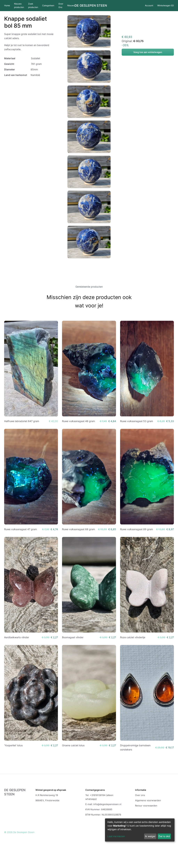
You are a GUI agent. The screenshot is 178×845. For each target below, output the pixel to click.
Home (7, 5)
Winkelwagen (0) (165, 5)
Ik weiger (150, 836)
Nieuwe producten (19, 5)
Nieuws (71, 5)
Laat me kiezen (116, 836)
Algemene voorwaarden (148, 800)
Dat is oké (164, 836)
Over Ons (60, 5)
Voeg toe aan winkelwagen (147, 52)
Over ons (140, 795)
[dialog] (140, 830)
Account (149, 5)
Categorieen (48, 5)
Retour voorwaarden (146, 805)
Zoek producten (33, 5)
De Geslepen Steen (91, 5)
